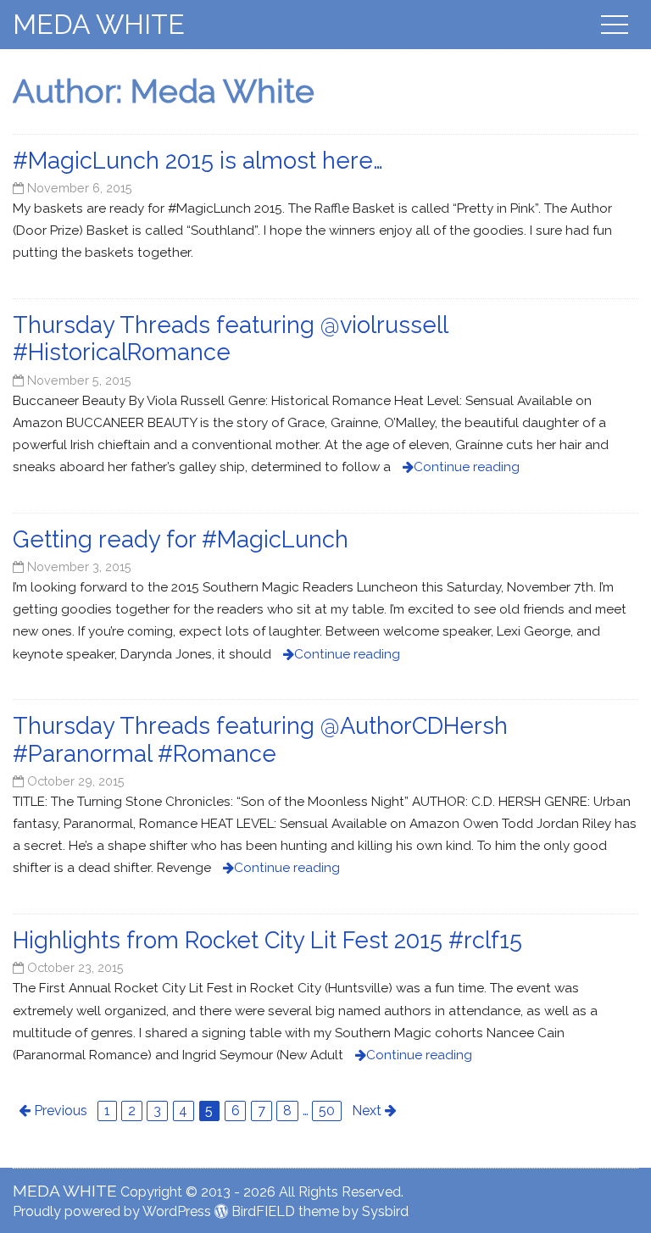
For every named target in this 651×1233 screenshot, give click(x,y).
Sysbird (385, 1211)
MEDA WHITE (99, 24)
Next (366, 1110)
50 (327, 1110)
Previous (60, 1110)
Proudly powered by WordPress (112, 1211)
